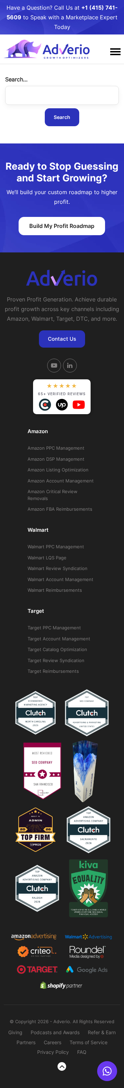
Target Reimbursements (53, 671)
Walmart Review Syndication (57, 568)
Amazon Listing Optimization (58, 469)
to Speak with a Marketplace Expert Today (62, 17)
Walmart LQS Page (47, 557)
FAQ (81, 1052)
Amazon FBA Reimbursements (60, 509)
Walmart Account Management (60, 579)
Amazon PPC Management (56, 448)
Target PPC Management (54, 627)
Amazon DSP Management (56, 459)
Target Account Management (59, 638)
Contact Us (62, 339)
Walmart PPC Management (56, 546)
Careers (52, 1042)
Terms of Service (88, 1042)
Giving (15, 1032)
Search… (16, 79)
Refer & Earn (102, 1032)
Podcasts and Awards (55, 1032)
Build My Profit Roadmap (61, 225)
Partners (26, 1042)
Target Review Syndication (56, 660)
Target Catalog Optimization (57, 649)
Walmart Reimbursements (55, 590)
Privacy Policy (53, 1052)
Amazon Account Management (61, 480)
